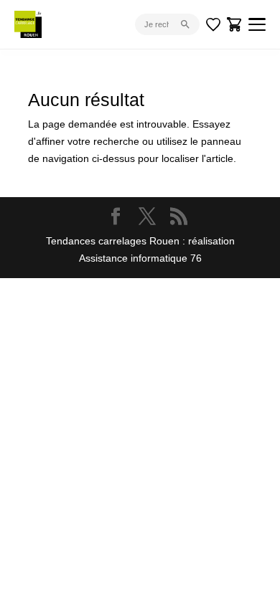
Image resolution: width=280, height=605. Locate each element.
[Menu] (257, 24)
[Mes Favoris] (213, 24)
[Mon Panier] (235, 24)
